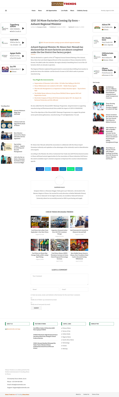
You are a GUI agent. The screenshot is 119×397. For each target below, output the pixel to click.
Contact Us (86, 394)
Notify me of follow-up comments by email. (44, 300)
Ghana (106, 29)
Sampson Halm (41, 27)
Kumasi (105, 60)
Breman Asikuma (106, 75)
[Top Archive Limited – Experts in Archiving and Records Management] (6, 147)
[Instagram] (8, 4)
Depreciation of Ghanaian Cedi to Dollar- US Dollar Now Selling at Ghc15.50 (57, 83)
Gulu (105, 45)
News (40, 10)
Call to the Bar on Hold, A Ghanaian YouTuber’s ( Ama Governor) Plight (19, 159)
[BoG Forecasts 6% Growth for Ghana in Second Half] (79, 222)
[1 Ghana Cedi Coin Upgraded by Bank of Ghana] (6, 124)
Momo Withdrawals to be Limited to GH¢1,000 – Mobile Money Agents (55, 86)
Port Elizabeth (13, 58)
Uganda (110, 45)
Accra (11, 45)
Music (72, 10)
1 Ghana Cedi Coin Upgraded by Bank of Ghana (19, 123)
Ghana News (25, 394)
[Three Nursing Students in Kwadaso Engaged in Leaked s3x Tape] (98, 106)
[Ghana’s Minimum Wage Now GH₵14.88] (6, 113)
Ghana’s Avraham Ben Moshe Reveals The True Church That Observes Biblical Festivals (112, 118)
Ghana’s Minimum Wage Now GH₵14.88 (19, 112)
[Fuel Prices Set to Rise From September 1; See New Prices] (40, 222)
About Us (78, 394)
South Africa (18, 31)
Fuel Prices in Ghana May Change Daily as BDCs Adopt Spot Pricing (39, 255)
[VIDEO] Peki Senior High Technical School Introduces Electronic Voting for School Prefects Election (45, 336)
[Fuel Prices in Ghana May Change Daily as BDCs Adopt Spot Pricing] (40, 245)
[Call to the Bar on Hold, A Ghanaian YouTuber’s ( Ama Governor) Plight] (6, 160)
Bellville (13, 31)
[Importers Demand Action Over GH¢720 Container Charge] (60, 222)
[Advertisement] (64, 34)
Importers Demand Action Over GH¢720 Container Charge (59, 232)
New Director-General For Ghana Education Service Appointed (19, 135)
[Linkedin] (9, 4)
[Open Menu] (6, 10)
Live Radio (64, 10)
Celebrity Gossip (82, 10)
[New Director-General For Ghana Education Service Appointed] (6, 136)
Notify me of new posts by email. (40, 304)
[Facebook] (5, 4)
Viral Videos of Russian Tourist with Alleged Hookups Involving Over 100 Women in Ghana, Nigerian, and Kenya (112, 153)
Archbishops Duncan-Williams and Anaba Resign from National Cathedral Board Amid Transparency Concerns (112, 92)
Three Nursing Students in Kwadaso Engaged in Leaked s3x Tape (111, 106)
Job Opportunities (51, 10)
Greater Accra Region (16, 45)
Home (33, 10)
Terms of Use (95, 394)
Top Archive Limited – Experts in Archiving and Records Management (19, 148)
